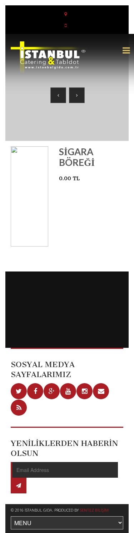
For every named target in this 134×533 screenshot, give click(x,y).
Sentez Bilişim (94, 510)
